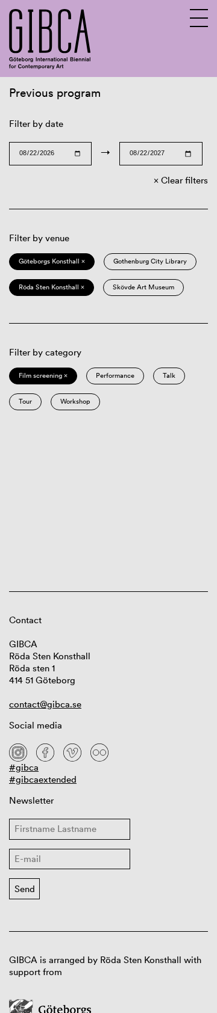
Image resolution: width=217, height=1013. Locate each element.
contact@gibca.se (45, 704)
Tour (25, 401)
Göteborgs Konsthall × (52, 261)
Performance (115, 375)
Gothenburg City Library (150, 261)
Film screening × (43, 375)
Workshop (75, 401)
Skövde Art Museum (143, 287)
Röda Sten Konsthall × (51, 287)
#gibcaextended (43, 779)
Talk (169, 375)
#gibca (24, 767)
